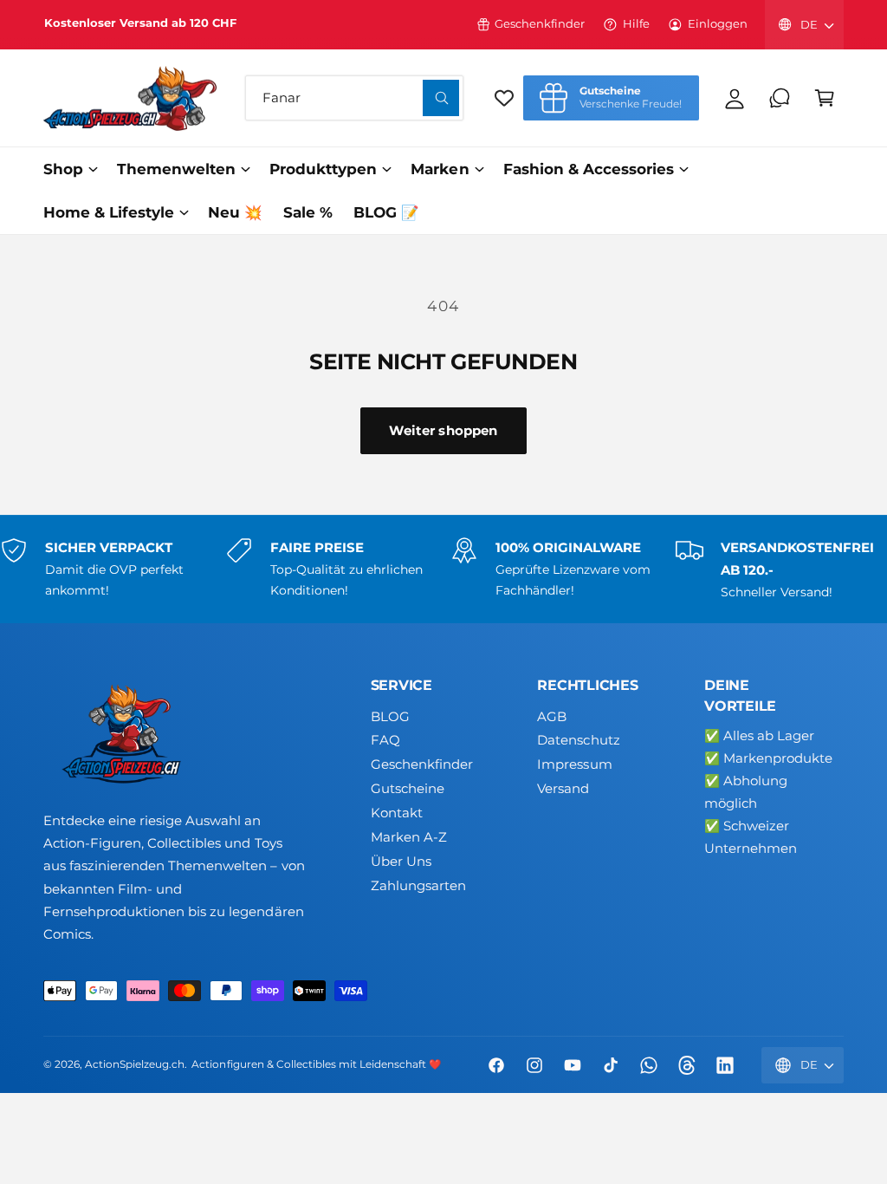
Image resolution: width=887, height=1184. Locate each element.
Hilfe (636, 23)
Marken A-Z (409, 837)
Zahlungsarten (418, 886)
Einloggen (718, 23)
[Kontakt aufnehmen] (779, 97)
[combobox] (354, 97)
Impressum (574, 764)
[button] (824, 97)
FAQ (385, 740)
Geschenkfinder (540, 23)
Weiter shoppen (443, 430)
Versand (563, 789)
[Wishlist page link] (504, 97)
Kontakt (397, 813)
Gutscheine (407, 789)
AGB (552, 717)
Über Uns (401, 861)
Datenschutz (578, 740)
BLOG (390, 717)
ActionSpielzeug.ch (135, 1064)
